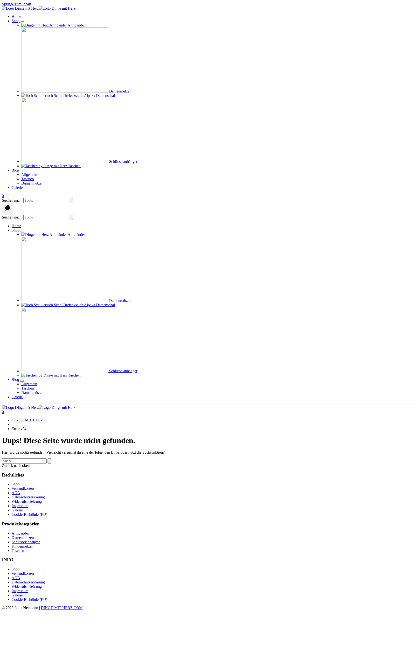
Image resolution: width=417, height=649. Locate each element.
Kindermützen (22, 546)
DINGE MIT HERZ (27, 420)
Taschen (18, 551)
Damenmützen (23, 538)
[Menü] (7, 209)
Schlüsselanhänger (26, 542)
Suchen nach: (12, 200)
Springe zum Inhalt (16, 4)
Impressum (20, 506)
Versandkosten (23, 488)
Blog (15, 170)
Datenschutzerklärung (28, 497)
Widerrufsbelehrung (27, 501)
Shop (16, 21)
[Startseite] (38, 8)
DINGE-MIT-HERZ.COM (62, 608)
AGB (16, 493)
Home (16, 16)
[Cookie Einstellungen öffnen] (38, 645)
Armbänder (20, 533)
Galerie (17, 187)
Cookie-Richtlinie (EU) (29, 514)
